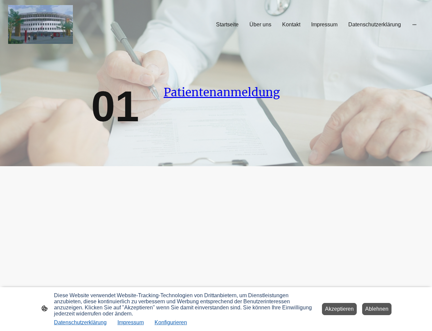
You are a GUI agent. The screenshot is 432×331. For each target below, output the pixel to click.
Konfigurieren (171, 322)
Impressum (130, 322)
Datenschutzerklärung (80, 322)
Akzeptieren (339, 309)
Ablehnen (376, 309)
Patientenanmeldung (222, 92)
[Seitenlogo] (40, 24)
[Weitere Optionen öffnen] (414, 24)
